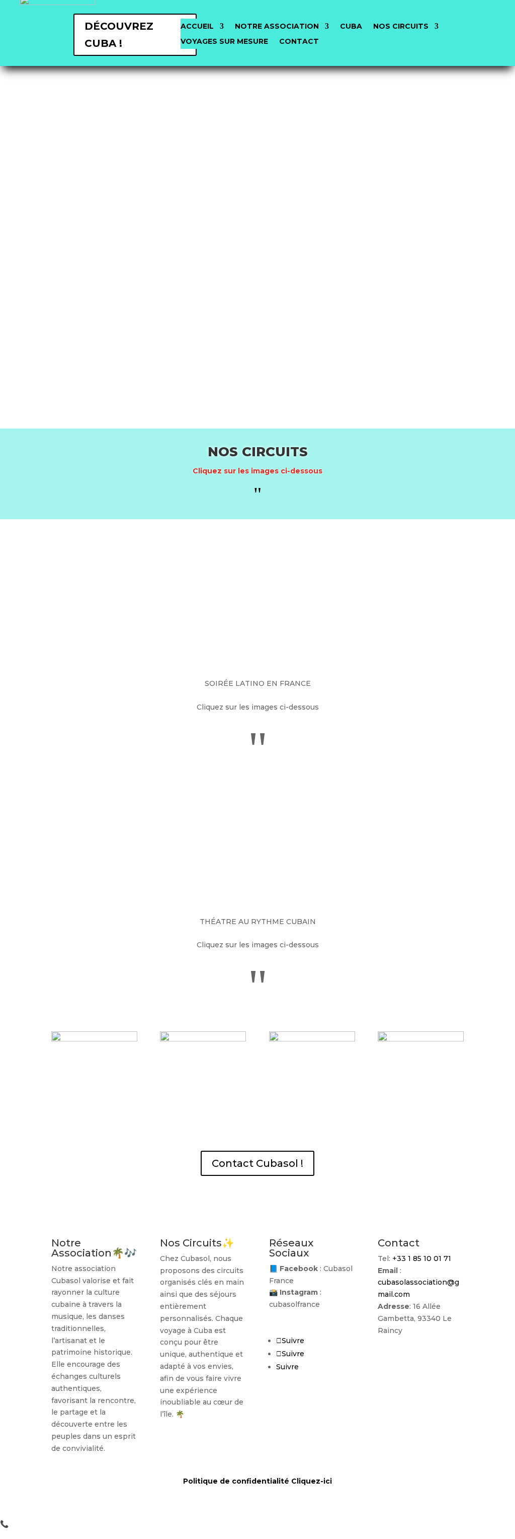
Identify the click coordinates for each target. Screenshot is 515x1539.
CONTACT (299, 42)
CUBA (351, 27)
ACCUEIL (197, 27)
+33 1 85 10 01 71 (421, 1258)
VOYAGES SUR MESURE (224, 42)
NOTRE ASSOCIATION (277, 27)
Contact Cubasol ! (257, 1163)
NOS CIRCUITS (400, 27)
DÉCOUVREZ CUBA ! (118, 34)
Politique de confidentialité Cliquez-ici (257, 1481)
